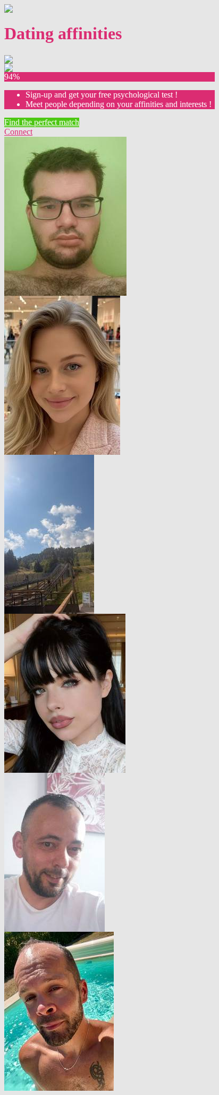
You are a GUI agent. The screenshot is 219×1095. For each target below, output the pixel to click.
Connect (18, 131)
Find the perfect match (41, 122)
